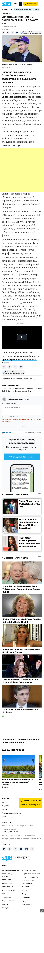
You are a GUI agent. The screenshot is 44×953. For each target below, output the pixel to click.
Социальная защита (29, 870)
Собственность (27, 904)
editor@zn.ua (36, 839)
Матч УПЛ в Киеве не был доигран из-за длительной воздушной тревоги (17, 782)
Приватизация (7, 887)
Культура (5, 908)
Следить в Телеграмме (24, 457)
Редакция (5, 806)
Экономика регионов (10, 890)
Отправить (22, 426)
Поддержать (31, 4)
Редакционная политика (11, 813)
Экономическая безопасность (28, 882)
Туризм (24, 901)
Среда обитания (8, 901)
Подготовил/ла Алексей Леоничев (17, 379)
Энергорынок (7, 883)
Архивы (5, 802)
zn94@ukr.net (30, 835)
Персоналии (26, 887)
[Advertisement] (22, 170)
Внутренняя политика (10, 870)
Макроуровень (7, 880)
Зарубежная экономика (31, 874)
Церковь (5, 904)
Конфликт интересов (30, 877)
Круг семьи (26, 897)
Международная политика (8, 875)
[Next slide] (40, 9)
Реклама (5, 809)
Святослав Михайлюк (14, 96)
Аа (20, 4)
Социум (25, 890)
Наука (4, 894)
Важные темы (7, 9)
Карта (4, 817)
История (25, 894)
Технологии (6, 897)
